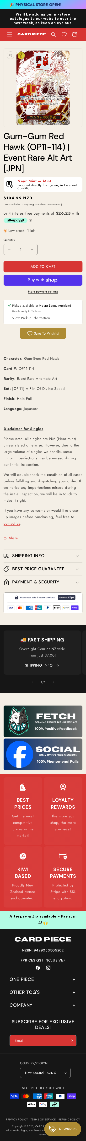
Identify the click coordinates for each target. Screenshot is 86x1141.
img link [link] (23, 787)
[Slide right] (53, 682)
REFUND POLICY (69, 1119)
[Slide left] (32, 682)
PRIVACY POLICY (17, 1119)
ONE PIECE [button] (22, 979)
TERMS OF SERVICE (43, 1119)
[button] (9, 34)
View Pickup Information (31, 317)
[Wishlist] (64, 34)
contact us (12, 523)
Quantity (9, 240)
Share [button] (13, 538)
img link (43, 708)
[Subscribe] (71, 1040)
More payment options (43, 291)
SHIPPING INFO (39, 665)
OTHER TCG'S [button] (25, 992)
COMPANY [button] (21, 1005)
